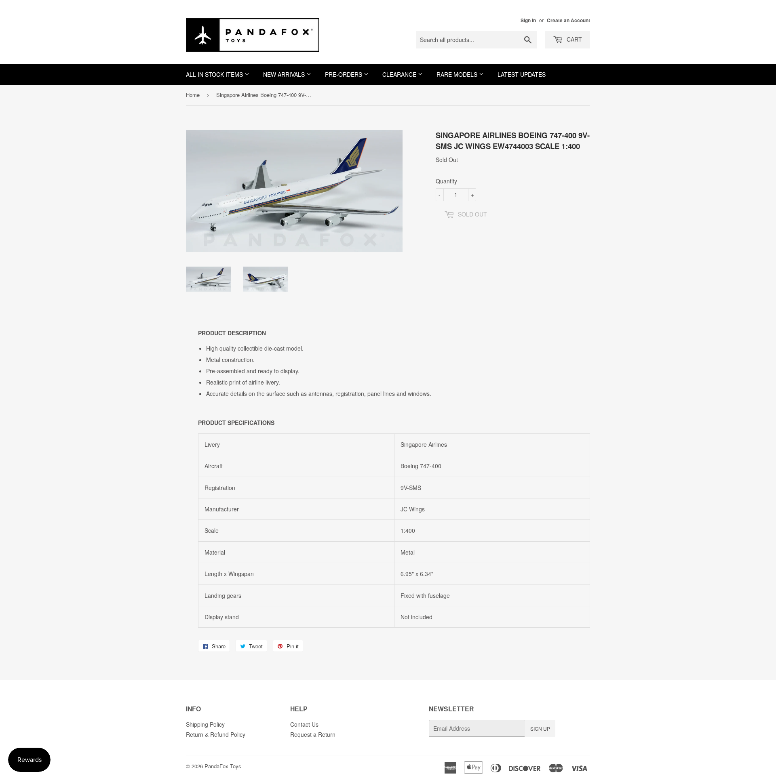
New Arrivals (284, 74)
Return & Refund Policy (215, 734)
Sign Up (540, 728)
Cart (573, 39)
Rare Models (457, 74)
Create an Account (568, 20)
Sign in (528, 20)
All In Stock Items (215, 74)
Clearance (400, 74)
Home (193, 95)
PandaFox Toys (223, 766)
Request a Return (312, 734)
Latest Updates (522, 74)
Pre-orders (344, 74)
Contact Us (304, 724)
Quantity (446, 181)
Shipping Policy (205, 724)
